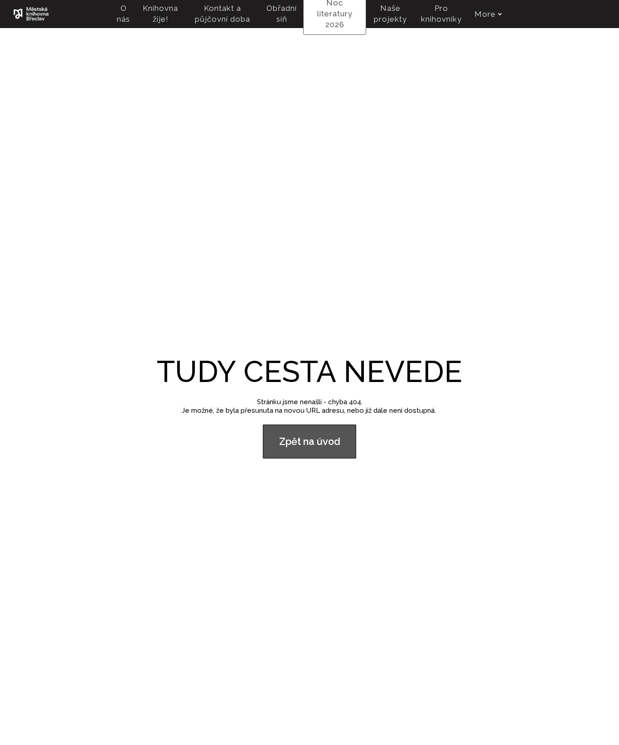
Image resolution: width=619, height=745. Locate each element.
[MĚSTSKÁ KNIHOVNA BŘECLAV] (31, 14)
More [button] (485, 14)
